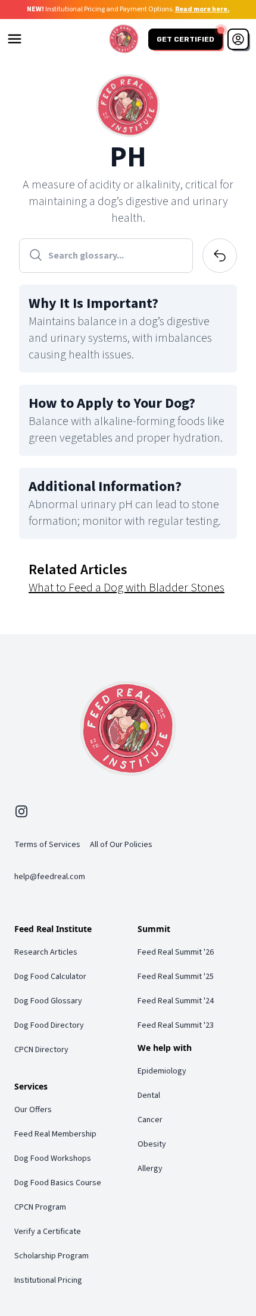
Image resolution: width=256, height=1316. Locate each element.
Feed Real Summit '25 (176, 977)
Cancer (150, 1120)
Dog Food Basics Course (57, 1183)
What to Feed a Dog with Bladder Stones (126, 588)
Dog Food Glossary (48, 1001)
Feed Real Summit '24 (176, 1001)
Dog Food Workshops (52, 1158)
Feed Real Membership (55, 1134)
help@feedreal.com (49, 877)
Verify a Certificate (47, 1232)
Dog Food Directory (49, 1025)
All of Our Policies (121, 845)
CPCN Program (40, 1207)
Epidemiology (162, 1071)
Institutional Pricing (48, 1280)
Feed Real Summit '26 (176, 952)
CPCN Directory (41, 1050)
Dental (149, 1095)
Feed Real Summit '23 (176, 1025)
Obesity (152, 1144)
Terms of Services (47, 845)
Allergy (150, 1169)
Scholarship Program (51, 1256)
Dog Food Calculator (50, 977)
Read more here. (202, 9)
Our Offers (33, 1110)
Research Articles (45, 952)
